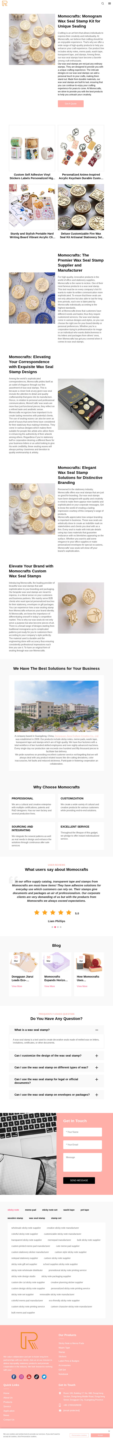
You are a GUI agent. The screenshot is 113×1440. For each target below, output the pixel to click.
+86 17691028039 (72, 1405)
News (6, 1415)
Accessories (65, 1365)
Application (8, 1411)
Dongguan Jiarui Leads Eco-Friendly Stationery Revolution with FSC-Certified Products (22, 978)
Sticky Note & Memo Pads (71, 1343)
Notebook (63, 1374)
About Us (8, 1398)
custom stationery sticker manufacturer (30, 1252)
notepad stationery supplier (24, 1258)
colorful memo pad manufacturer (27, 1300)
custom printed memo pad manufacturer (30, 1246)
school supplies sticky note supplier (60, 1264)
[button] (52, 927)
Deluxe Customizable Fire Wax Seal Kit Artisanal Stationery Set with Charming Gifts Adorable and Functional (81, 235)
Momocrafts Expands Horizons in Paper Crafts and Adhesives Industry (56, 978)
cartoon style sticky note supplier (71, 1252)
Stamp (62, 1352)
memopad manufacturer (59, 1240)
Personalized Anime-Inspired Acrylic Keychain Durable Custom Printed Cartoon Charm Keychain (81, 176)
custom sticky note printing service (28, 1306)
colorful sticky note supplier (24, 1234)
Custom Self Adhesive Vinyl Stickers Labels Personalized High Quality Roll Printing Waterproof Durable (32, 176)
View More (17, 986)
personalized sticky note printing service (70, 1288)
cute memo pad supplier (68, 1246)
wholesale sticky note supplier (26, 1228)
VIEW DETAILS (32, 148)
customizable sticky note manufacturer (62, 1234)
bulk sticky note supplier (88, 1240)
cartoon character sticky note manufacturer (71, 1306)
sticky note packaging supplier (56, 1276)
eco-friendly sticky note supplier (64, 1300)
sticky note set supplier (22, 1294)
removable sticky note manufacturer (57, 1294)
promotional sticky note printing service (68, 1270)
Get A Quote (71, 104)
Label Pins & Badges (69, 1361)
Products (7, 1402)
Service (7, 1406)
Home (6, 1393)
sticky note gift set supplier (24, 1264)
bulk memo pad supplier (23, 1312)
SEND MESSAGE (79, 1180)
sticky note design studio (23, 1276)
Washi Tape (64, 1348)
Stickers (62, 1356)
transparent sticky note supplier (26, 1240)
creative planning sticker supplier (67, 1282)
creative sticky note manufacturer (63, 1228)
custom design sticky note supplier (28, 1288)
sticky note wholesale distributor (27, 1270)
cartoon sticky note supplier (57, 1258)
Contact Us (8, 1420)
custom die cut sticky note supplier (28, 1282)
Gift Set (62, 1370)
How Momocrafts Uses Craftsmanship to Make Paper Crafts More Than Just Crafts (89, 978)
